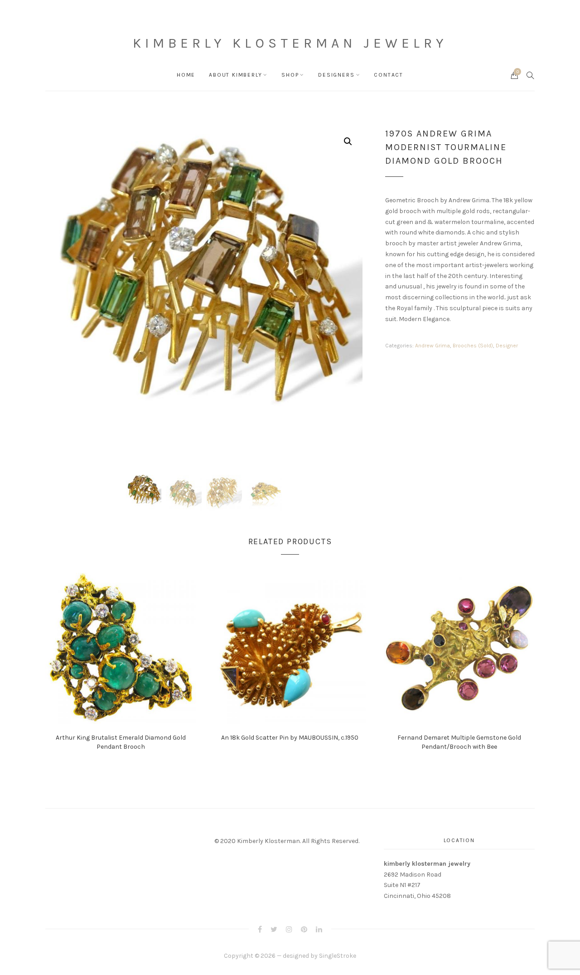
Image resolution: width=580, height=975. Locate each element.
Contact (388, 75)
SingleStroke (337, 956)
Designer (507, 345)
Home (186, 75)
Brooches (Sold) (473, 345)
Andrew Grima (432, 345)
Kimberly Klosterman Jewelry (290, 43)
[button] (348, 141)
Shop (290, 75)
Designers (336, 75)
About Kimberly (235, 75)
